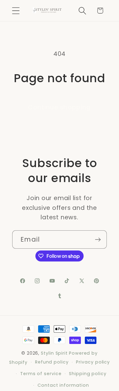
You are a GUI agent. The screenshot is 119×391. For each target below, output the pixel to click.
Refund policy (52, 362)
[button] (15, 10)
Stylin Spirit (54, 353)
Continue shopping (59, 107)
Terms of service (41, 374)
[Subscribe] (97, 239)
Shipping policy (87, 374)
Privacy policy (93, 362)
